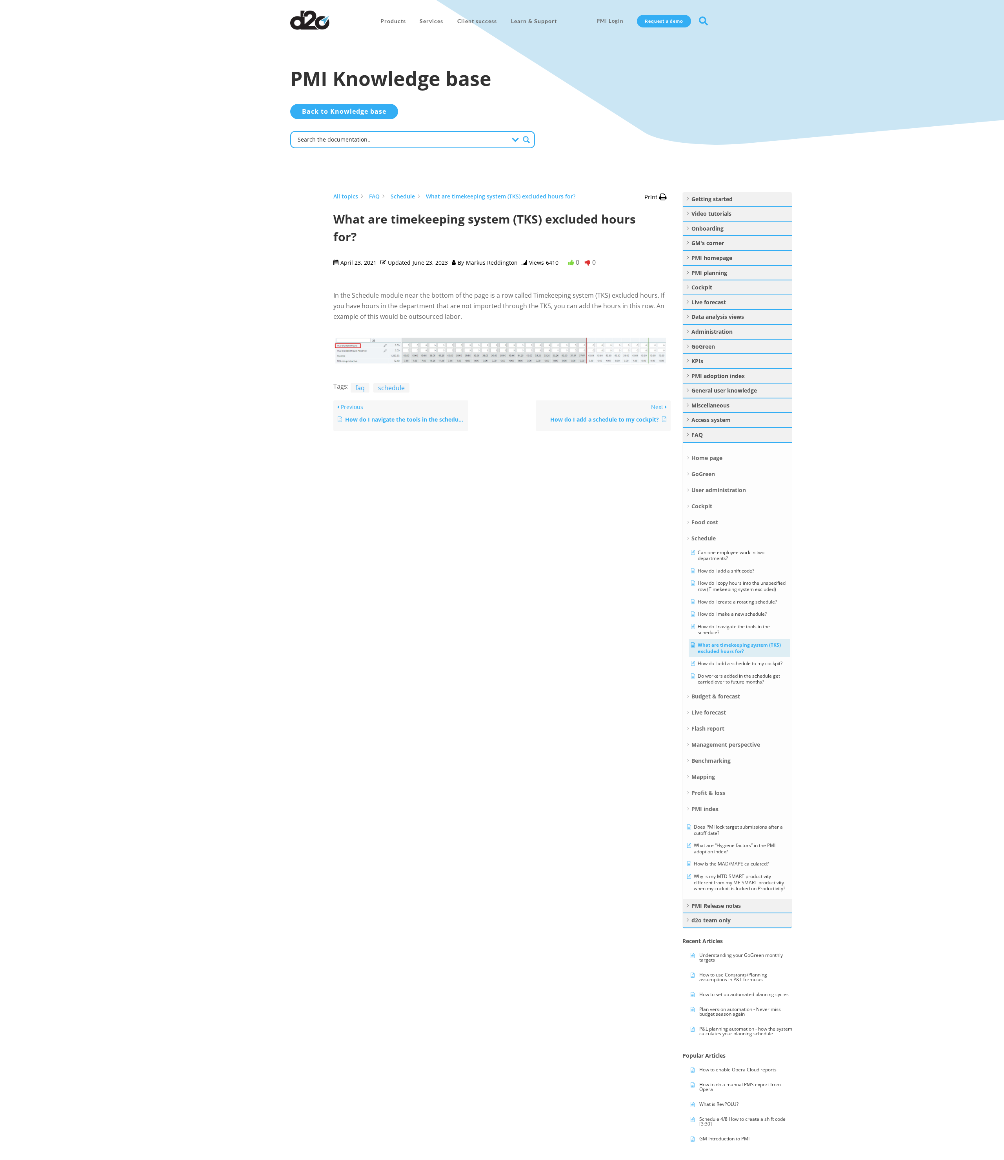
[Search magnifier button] (526, 139)
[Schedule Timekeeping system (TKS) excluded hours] (502, 362)
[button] (655, 197)
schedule (391, 388)
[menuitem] (393, 21)
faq (360, 388)
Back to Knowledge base (344, 111)
